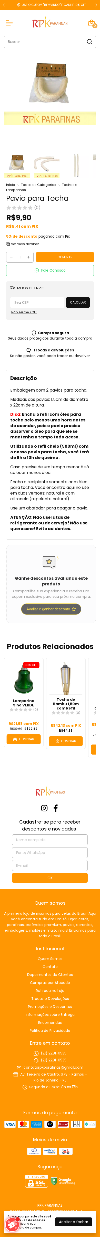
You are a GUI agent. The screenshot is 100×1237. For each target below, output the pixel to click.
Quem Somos (50, 958)
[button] (50, 270)
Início (10, 184)
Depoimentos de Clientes (50, 974)
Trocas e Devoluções (50, 998)
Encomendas (50, 1022)
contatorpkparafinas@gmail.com (53, 1067)
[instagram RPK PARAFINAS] (44, 808)
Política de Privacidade (50, 1030)
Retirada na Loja (50, 990)
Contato (50, 966)
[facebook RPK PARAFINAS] (55, 808)
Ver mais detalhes (24, 244)
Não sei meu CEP (24, 312)
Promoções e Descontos (50, 1006)
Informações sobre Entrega (50, 1014)
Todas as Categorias (38, 184)
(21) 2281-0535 (53, 1053)
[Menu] (10, 22)
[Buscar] (89, 42)
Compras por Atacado (50, 982)
